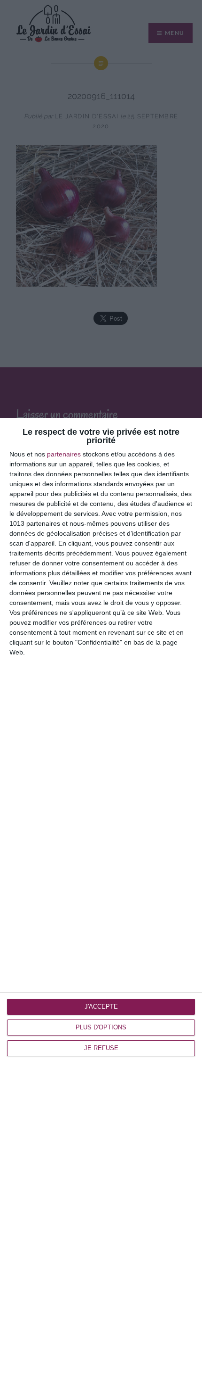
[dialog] (101, 905)
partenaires (64, 454)
